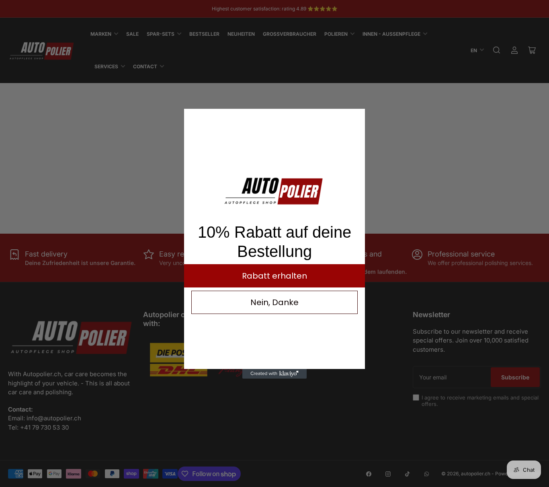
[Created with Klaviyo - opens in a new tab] (274, 374)
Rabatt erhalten (274, 275)
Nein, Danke (274, 302)
